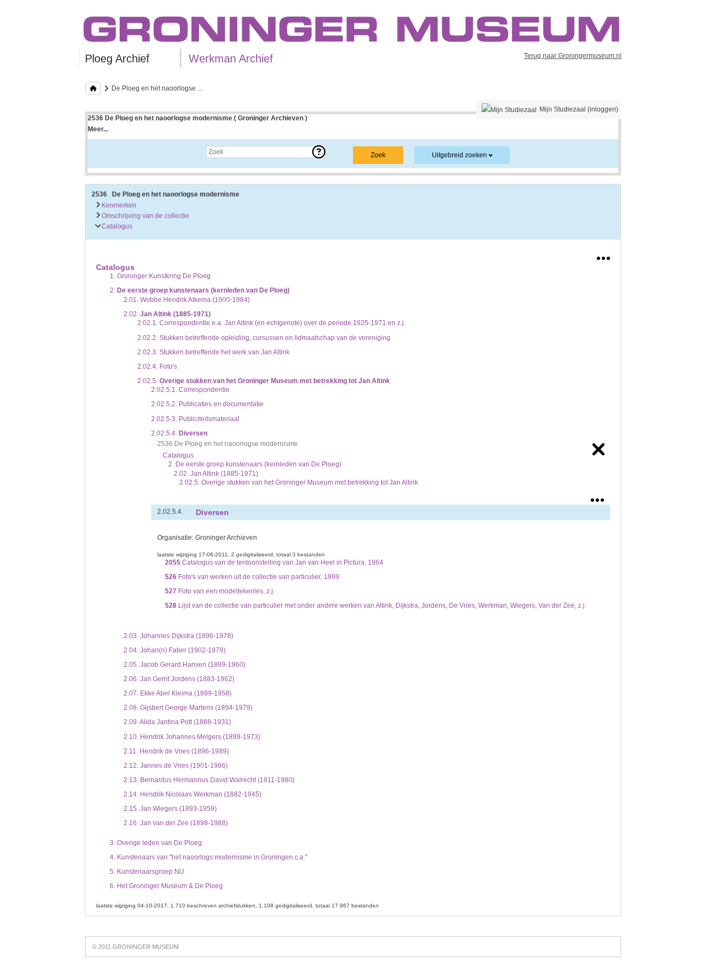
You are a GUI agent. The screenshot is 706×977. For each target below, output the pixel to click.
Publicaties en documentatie (207, 404)
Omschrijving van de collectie (144, 216)
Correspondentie (190, 390)
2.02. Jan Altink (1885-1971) (216, 473)
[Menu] (603, 256)
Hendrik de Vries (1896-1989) (176, 751)
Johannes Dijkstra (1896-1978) (178, 636)
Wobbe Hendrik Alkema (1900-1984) (187, 300)
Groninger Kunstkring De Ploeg (160, 276)
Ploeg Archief (117, 58)
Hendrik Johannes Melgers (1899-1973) (192, 737)
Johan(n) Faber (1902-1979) (175, 650)
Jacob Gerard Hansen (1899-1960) (184, 664)
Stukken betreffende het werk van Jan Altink (213, 352)
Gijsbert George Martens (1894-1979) (188, 707)
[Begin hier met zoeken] (93, 88)
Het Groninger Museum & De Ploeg (166, 886)
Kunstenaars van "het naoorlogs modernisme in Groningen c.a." (208, 857)
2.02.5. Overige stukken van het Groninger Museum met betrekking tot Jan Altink (298, 482)
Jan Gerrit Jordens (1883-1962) (179, 679)
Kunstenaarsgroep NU (147, 871)
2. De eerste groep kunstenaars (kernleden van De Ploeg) (254, 464)
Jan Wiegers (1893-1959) (170, 809)
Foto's (157, 366)
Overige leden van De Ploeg (156, 843)
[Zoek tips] (318, 151)
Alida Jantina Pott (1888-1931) (177, 722)
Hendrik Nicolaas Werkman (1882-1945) (192, 794)
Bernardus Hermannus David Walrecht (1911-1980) (209, 780)
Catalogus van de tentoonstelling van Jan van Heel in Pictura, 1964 (274, 562)
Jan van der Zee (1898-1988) (176, 823)
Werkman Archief (231, 58)
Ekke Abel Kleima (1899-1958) (178, 693)
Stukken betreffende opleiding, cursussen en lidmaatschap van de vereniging (264, 338)
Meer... (98, 129)
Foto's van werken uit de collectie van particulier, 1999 (252, 577)
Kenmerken (118, 205)
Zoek (106, 152)
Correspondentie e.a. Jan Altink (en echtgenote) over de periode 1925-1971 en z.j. (271, 323)
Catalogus (116, 226)
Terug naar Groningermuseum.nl (573, 56)
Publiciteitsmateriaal (195, 419)
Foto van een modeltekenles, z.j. (220, 591)
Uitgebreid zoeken (459, 155)
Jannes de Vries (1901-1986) (176, 765)
